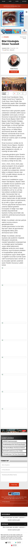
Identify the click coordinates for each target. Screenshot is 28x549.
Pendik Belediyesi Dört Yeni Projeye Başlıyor (14, 444)
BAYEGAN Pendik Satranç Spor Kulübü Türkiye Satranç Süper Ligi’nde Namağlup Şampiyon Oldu (13, 451)
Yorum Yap (14, 484)
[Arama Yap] (23, 6)
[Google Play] (18, 542)
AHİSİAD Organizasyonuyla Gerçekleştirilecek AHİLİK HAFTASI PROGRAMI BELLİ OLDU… (12, 441)
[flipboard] (19, 510)
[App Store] (8, 542)
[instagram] (12, 510)
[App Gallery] (14, 545)
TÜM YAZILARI (14, 71)
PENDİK (6, 37)
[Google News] (8, 50)
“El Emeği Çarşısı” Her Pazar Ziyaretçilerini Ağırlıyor (14, 454)
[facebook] (5, 510)
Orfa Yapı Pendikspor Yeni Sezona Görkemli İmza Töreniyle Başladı (14, 447)
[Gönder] (25, 501)
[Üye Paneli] (25, 6)
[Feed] (23, 510)
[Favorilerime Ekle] (24, 93)
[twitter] (9, 510)
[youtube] (16, 510)
